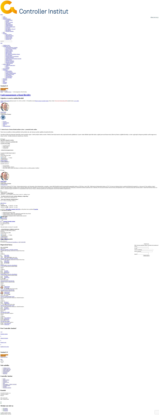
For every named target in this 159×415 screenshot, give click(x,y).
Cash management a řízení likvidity (7, 280)
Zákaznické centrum (9, 35)
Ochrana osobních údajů (10, 26)
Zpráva (135, 254)
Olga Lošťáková (7, 317)
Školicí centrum (8, 34)
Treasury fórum (8, 75)
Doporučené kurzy (6, 126)
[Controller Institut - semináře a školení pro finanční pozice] (34, 13)
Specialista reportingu (9, 62)
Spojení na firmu (8, 36)
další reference (3, 203)
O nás (4, 16)
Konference (5, 69)
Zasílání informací (9, 25)
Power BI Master (8, 55)
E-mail (135, 248)
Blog (4, 32)
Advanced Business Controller (11, 47)
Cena (4, 125)
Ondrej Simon (3, 112)
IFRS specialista (8, 53)
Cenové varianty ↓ (4, 160)
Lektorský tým (8, 39)
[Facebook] (5, 409)
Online (10, 157)
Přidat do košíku (3, 217)
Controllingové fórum (9, 74)
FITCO (6, 66)
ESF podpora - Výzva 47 (10, 29)
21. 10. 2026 (76, 100)
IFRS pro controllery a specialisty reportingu (9, 249)
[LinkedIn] (5, 408)
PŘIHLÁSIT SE (154, 17)
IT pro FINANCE (9, 72)
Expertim (7, 21)
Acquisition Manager (9, 57)
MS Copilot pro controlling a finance (12, 54)
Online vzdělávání (6, 64)
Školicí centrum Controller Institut (41, 100)
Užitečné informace (7, 18)
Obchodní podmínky (9, 31)
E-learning (7, 67)
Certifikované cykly (7, 46)
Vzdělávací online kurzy (10, 65)
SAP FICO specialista (9, 60)
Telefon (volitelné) (138, 249)
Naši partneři (7, 23)
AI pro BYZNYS (8, 76)
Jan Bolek (6, 270)
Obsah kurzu (6, 256)
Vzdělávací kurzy (6, 45)
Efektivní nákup (8, 71)
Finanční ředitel (8, 52)
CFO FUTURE (8, 77)
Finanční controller (9, 50)
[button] (2, 220)
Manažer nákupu (8, 59)
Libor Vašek (6, 255)
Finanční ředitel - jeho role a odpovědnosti (8, 265)
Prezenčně (4, 157)
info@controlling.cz (6, 403)
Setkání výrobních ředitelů (10, 73)
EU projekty (7, 27)
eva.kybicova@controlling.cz (12, 242)
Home (1, 91)
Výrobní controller (9, 63)
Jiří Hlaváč (6, 302)
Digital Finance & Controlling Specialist (13, 58)
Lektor (1, 102)
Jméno (135, 246)
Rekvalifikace (8, 30)
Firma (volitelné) (137, 251)
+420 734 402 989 (21, 242)
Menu (1, 14)
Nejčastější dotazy (9, 20)
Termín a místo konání (4, 100)
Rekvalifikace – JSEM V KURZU (10, 384)
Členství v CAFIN (9, 22)
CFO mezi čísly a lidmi (5, 312)
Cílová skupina (6, 122)
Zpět (1, 43)
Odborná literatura (9, 24)
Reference (5, 17)
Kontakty (5, 33)
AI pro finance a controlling (10, 48)
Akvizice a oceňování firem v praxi (7, 296)
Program (4, 121)
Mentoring (5, 78)
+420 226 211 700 (6, 401)
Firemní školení (6, 68)
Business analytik (8, 49)
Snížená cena (3, 207)
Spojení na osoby (8, 37)
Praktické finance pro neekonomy (12, 56)
